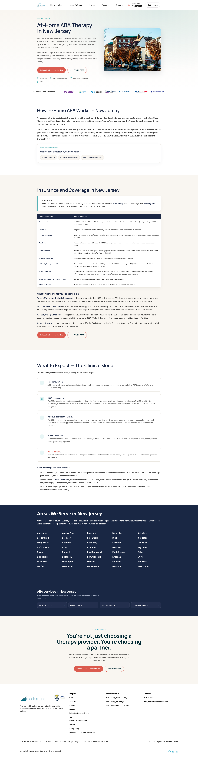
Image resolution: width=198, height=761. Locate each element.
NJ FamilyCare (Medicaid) (69, 157)
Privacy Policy (73, 728)
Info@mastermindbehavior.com (156, 701)
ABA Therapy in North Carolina (117, 705)
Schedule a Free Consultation (88, 669)
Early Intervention (60, 480)
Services (91, 5)
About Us (72, 701)
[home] (42, 4)
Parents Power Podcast (77, 721)
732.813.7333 (149, 698)
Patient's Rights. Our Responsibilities (163, 741)
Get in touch (153, 5)
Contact (71, 724)
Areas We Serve (76, 5)
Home (52, 5)
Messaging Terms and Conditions (81, 732)
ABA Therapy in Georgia (115, 701)
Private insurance (48, 157)
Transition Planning (140, 605)
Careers (119, 5)
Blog (70, 717)
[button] (62, 5)
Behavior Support (108, 605)
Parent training (54, 452)
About (60, 5)
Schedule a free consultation (51, 70)
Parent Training (76, 605)
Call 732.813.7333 (77, 70)
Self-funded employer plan (92, 157)
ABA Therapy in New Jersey (116, 698)
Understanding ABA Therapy (79, 713)
